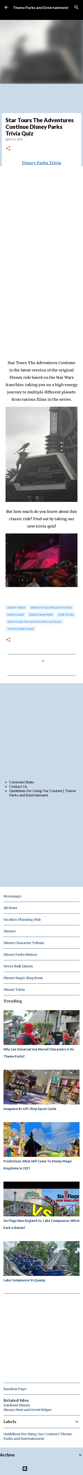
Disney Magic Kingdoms (23, 978)
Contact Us (18, 786)
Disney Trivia (16, 607)
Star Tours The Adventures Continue (34, 621)
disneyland (15, 614)
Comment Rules (21, 782)
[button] (8, 149)
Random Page (14, 1389)
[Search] (76, 7)
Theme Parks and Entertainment (40, 7)
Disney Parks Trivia (41, 162)
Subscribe (20, 14)
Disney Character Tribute (23, 943)
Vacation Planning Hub (22, 919)
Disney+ (10, 931)
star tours (66, 614)
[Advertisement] (41, 731)
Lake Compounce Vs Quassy (24, 1280)
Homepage (12, 896)
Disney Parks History (20, 955)
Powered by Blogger (44, 1468)
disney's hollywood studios (51, 607)
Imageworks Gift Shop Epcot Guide (29, 1109)
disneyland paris (41, 614)
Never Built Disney (18, 966)
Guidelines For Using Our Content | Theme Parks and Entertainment (42, 792)
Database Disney (16, 1405)
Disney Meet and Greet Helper (27, 1410)
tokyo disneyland (20, 629)
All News (10, 908)
